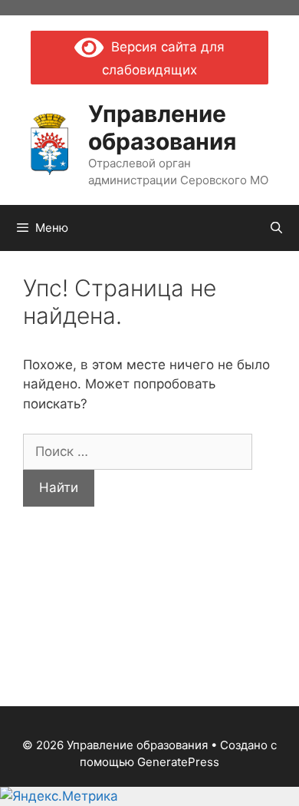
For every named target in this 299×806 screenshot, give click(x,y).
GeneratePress (178, 762)
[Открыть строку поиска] (276, 228)
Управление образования (162, 127)
